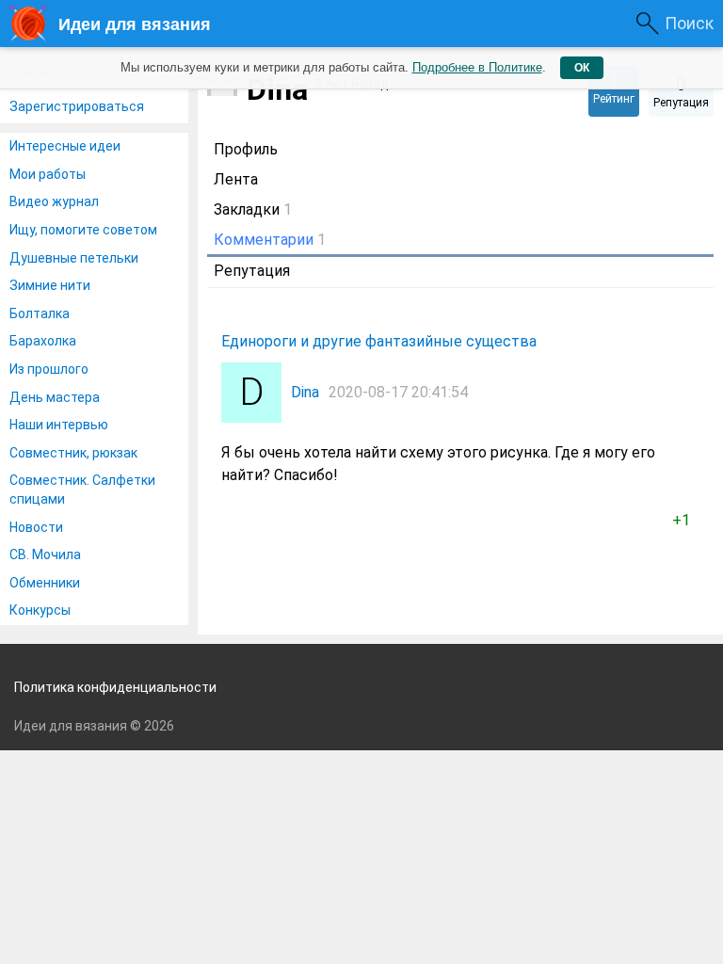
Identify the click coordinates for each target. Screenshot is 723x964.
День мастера (54, 397)
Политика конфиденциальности (115, 687)
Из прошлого (48, 369)
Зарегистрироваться (76, 106)
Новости (36, 527)
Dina (305, 392)
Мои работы (47, 174)
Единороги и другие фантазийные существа (379, 341)
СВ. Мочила (45, 554)
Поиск (689, 23)
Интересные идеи (64, 145)
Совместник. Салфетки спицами (82, 489)
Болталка (39, 313)
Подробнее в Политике (477, 67)
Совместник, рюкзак (73, 452)
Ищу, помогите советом (83, 229)
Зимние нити (49, 285)
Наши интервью (58, 424)
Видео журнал (54, 201)
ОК (581, 67)
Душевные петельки (73, 257)
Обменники (44, 582)
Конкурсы (40, 610)
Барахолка (42, 340)
